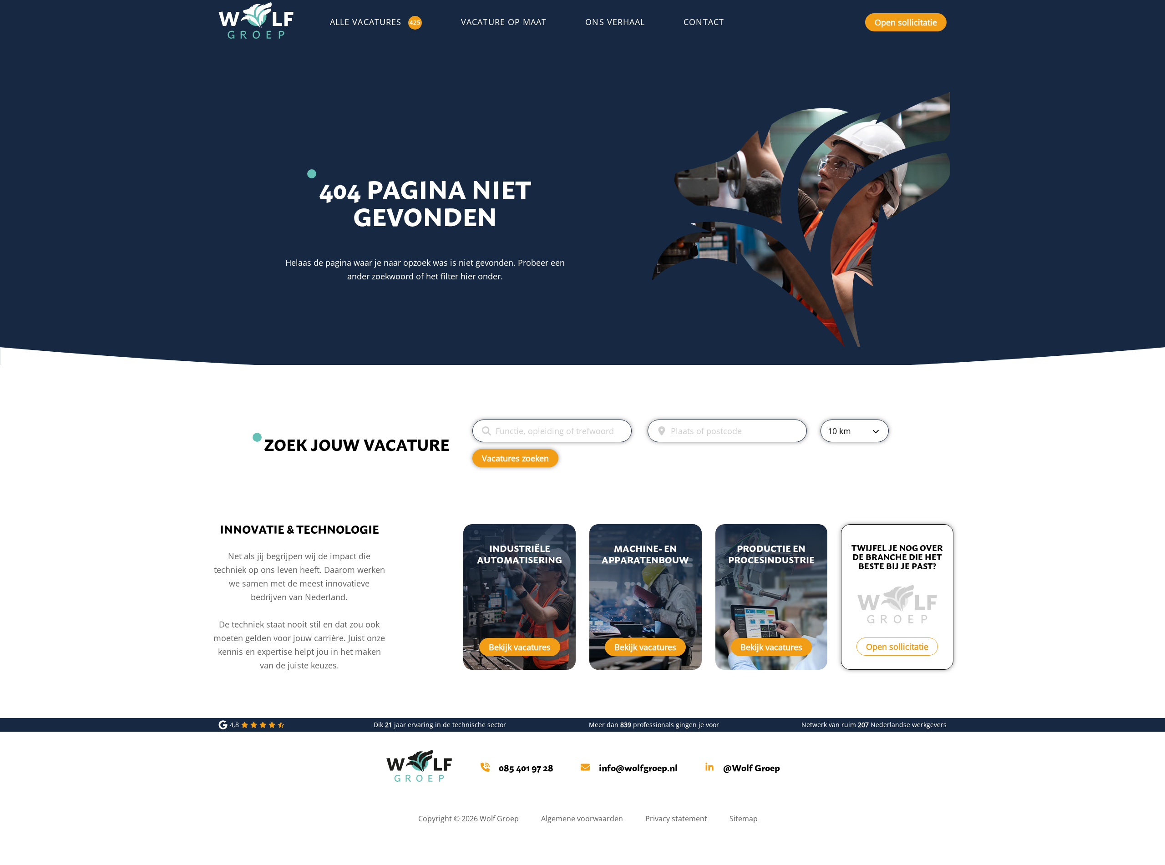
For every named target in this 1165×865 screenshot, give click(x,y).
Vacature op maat (504, 21)
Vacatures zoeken (515, 458)
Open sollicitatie (906, 22)
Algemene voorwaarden (582, 818)
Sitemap (743, 818)
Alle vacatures (365, 21)
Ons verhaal (615, 21)
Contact (704, 21)
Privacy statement (676, 818)
